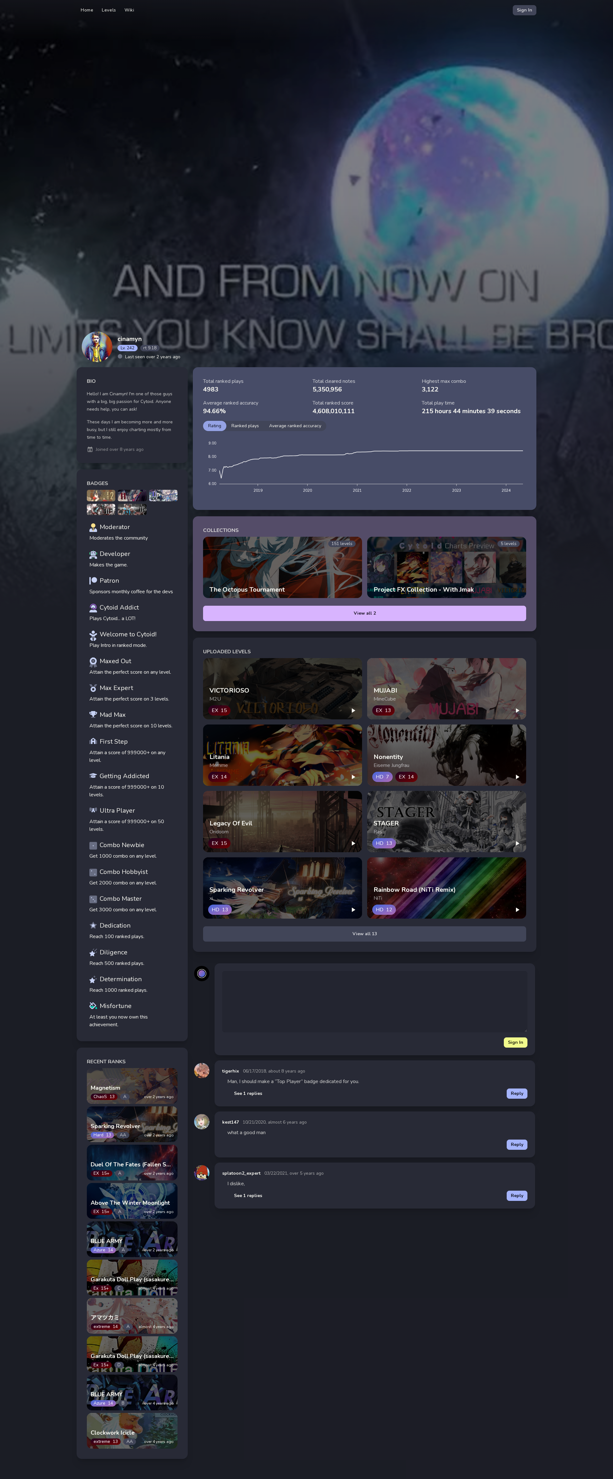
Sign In (524, 10)
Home (87, 10)
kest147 (230, 1122)
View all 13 (364, 934)
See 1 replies (248, 1093)
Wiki (129, 10)
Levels (109, 10)
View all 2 (365, 613)
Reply (517, 1093)
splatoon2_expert (241, 1173)
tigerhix (230, 1071)
